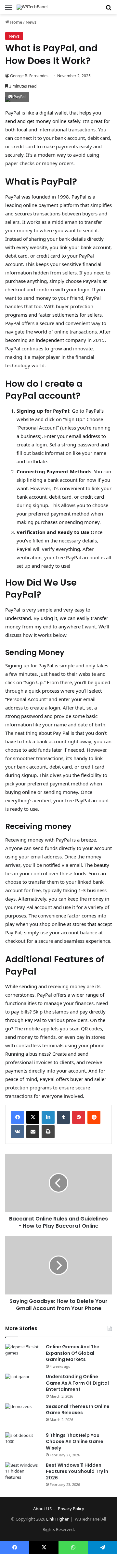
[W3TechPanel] (32, 7)
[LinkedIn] (48, 1117)
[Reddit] (93, 1117)
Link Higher (57, 1519)
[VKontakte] (17, 1131)
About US (42, 1509)
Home (15, 22)
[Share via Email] (32, 1131)
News (31, 22)
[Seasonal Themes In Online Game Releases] (23, 1415)
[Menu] (8, 9)
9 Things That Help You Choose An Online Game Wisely (74, 1441)
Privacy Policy (71, 1509)
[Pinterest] (78, 1117)
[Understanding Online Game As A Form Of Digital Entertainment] (23, 1386)
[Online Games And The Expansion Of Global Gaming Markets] (23, 1356)
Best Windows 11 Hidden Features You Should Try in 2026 (77, 1471)
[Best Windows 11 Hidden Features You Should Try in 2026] (23, 1474)
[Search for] (108, 9)
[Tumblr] (63, 1117)
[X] (32, 1117)
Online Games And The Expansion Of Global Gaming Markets (72, 1353)
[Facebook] (17, 1117)
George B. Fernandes (29, 76)
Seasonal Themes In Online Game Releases (78, 1409)
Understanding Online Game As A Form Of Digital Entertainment (77, 1382)
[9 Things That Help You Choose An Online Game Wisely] (23, 1444)
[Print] (48, 1131)
